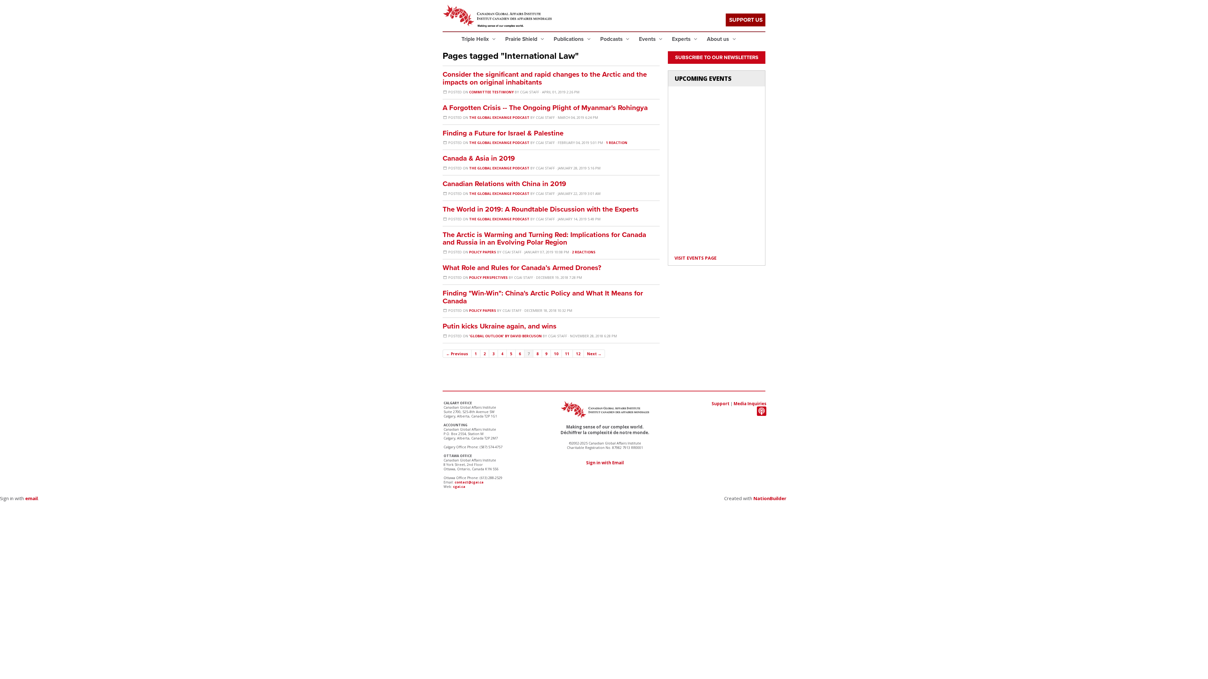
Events (648, 39)
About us (718, 39)
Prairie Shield (522, 39)
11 (567, 353)
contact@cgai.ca (469, 482)
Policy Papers (482, 252)
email (31, 498)
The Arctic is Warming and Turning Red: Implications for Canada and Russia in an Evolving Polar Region (544, 238)
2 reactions (584, 252)
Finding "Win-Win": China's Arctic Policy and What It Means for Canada (543, 297)
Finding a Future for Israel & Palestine (503, 133)
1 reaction (616, 142)
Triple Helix (475, 39)
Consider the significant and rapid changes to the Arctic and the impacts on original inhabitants (545, 78)
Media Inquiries (750, 403)
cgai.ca (459, 486)
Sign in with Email (605, 463)
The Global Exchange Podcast (499, 117)
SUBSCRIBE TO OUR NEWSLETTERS (716, 57)
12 (578, 353)
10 (556, 353)
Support (721, 403)
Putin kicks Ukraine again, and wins (499, 326)
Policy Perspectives (488, 277)
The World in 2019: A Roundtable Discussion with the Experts (541, 209)
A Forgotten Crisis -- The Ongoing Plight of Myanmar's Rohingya (545, 107)
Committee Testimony (491, 92)
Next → (594, 353)
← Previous (457, 353)
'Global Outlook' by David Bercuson (505, 336)
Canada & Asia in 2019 (479, 158)
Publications (569, 39)
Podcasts (612, 39)
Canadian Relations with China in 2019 (504, 183)
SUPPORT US (746, 20)
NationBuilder (769, 498)
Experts (682, 39)
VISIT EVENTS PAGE (695, 258)
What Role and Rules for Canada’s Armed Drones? (522, 267)
